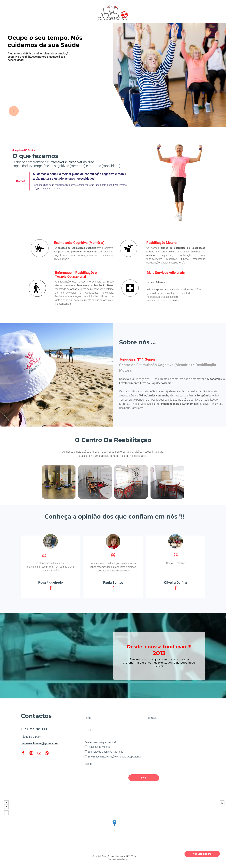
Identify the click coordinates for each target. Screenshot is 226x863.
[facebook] (23, 753)
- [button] (6, 807)
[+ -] (114, 826)
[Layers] (222, 803)
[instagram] (31, 753)
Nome (88, 717)
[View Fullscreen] (6, 813)
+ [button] (6, 803)
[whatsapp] (47, 753)
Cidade (88, 763)
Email (88, 730)
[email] (39, 753)
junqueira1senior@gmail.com (39, 743)
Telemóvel (151, 717)
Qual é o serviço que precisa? (100, 742)
